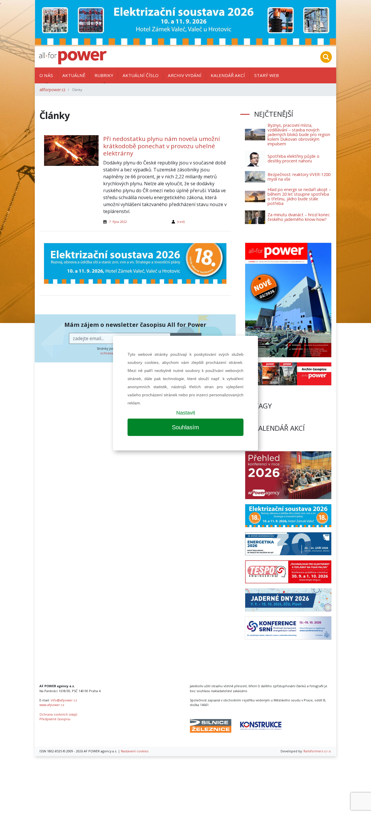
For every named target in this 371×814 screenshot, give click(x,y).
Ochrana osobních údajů (58, 714)
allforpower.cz (52, 89)
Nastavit (185, 413)
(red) (181, 221)
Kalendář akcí (228, 75)
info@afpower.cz (64, 700)
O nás (46, 75)
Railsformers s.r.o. (317, 751)
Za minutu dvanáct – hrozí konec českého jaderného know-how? (299, 217)
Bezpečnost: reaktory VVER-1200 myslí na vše (299, 177)
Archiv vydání (184, 75)
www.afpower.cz (51, 705)
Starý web (266, 75)
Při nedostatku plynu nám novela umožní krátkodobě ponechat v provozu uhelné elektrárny (161, 146)
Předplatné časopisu (54, 719)
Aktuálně (73, 75)
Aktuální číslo (141, 75)
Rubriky (103, 75)
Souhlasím (185, 427)
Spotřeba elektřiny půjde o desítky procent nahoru (293, 158)
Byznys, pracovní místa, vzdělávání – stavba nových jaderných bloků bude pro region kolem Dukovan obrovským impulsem (299, 134)
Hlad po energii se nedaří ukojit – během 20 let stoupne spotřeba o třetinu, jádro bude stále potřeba (299, 196)
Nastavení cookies (134, 751)
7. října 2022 (118, 221)
